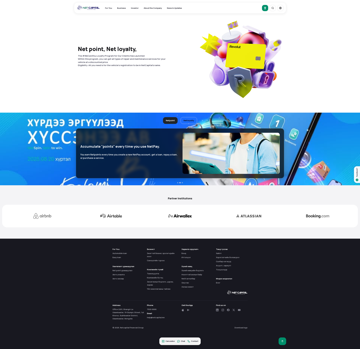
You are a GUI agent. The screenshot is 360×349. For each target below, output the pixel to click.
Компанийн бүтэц (155, 277)
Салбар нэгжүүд (223, 261)
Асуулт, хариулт (223, 265)
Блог (218, 282)
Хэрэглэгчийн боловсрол (227, 257)
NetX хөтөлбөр (188, 278)
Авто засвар (118, 278)
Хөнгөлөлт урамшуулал (123, 266)
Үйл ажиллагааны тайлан (158, 289)
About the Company (153, 8)
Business (121, 8)
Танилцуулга (153, 273)
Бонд (184, 253)
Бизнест (151, 249)
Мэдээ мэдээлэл (224, 278)
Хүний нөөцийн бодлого (193, 270)
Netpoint (170, 120)
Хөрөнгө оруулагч (190, 249)
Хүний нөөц (187, 266)
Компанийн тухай (155, 269)
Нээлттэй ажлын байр (192, 274)
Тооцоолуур (221, 269)
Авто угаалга (118, 274)
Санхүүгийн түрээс (156, 260)
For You (108, 8)
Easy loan (116, 257)
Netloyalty (189, 120)
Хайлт (219, 253)
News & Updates (174, 8)
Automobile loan (119, 253)
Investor (135, 8)
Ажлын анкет (188, 287)
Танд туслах (222, 249)
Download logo (241, 327)
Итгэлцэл (186, 257)
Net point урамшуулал (122, 270)
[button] (177, 182)
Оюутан (185, 282)
